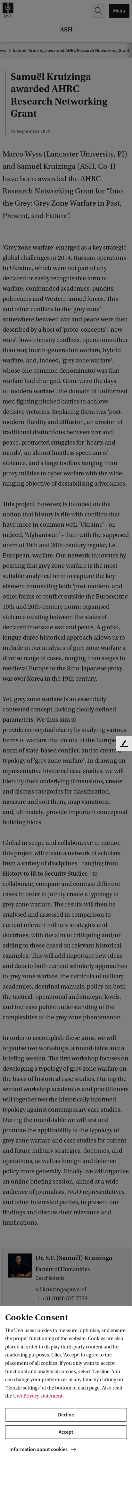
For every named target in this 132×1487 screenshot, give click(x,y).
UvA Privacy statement (37, 1396)
